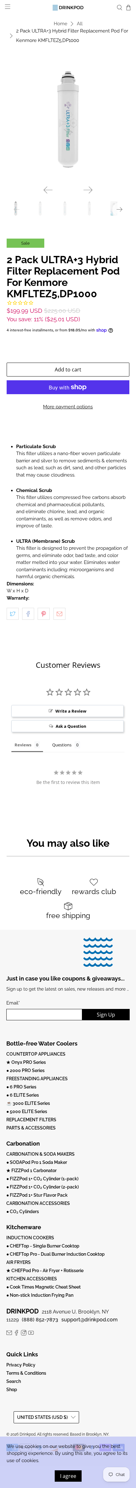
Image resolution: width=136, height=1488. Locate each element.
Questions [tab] (61, 745)
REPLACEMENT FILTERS (31, 1119)
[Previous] (48, 190)
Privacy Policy (20, 1364)
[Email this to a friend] (59, 614)
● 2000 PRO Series (25, 1070)
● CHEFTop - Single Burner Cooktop (42, 1245)
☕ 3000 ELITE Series (28, 1103)
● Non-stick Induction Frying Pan (39, 1295)
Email (13, 1003)
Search (13, 1381)
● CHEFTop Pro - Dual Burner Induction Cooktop (55, 1254)
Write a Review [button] (70, 711)
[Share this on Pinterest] (44, 614)
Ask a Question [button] (71, 726)
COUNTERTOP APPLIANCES (35, 1054)
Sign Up (106, 1014)
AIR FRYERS (18, 1262)
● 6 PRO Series (21, 1086)
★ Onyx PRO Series (26, 1062)
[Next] (88, 190)
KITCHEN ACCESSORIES (31, 1278)
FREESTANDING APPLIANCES (37, 1078)
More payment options (68, 407)
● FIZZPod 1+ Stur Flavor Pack (37, 1195)
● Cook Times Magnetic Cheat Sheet (43, 1286)
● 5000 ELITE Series (26, 1111)
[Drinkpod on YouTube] (31, 1334)
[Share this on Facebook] (28, 614)
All (80, 23)
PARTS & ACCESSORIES (31, 1127)
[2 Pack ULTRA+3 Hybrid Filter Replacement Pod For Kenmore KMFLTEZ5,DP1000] (68, 119)
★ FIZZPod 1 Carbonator (31, 1170)
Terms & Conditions (26, 1373)
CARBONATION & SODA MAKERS (40, 1154)
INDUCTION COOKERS (30, 1237)
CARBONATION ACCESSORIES (38, 1203)
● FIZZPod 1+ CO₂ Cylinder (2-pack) (42, 1186)
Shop (11, 1389)
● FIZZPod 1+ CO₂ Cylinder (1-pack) (42, 1178)
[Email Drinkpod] (9, 1334)
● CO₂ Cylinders (22, 1211)
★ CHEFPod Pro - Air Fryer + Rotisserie (44, 1270)
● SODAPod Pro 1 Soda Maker (36, 1162)
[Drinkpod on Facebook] (16, 1334)
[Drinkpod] (68, 7)
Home (60, 23)
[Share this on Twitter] (13, 614)
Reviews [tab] (23, 745)
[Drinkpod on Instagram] (24, 1334)
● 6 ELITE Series (22, 1095)
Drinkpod (27, 1434)
